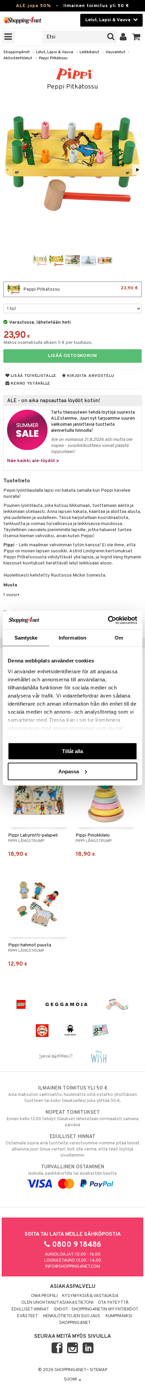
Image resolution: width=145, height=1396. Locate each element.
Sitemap (98, 1370)
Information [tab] (72, 638)
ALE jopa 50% (33, 6)
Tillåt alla (72, 751)
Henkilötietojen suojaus (71, 1316)
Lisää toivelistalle (33, 376)
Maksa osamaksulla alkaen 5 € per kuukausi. (48, 343)
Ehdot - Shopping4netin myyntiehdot (96, 1309)
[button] (136, 37)
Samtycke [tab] (26, 638)
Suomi (71, 1379)
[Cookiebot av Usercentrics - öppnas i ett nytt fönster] (107, 620)
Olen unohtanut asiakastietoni (57, 1302)
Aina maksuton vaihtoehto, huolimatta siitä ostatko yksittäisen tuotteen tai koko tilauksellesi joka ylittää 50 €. (72, 1094)
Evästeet (27, 1316)
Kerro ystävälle (30, 383)
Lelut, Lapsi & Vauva (54, 52)
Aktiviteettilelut (17, 58)
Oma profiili (44, 1296)
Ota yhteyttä (113, 1302)
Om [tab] (119, 638)
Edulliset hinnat (30, 1309)
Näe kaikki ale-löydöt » (33, 461)
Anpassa (68, 771)
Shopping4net (16, 52)
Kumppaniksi (119, 1316)
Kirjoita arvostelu (90, 376)
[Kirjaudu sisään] (123, 37)
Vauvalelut (115, 52)
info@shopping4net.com (72, 1266)
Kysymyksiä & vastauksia (90, 1296)
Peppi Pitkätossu (52, 58)
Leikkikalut (89, 52)
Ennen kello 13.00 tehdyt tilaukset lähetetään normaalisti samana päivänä (73, 1118)
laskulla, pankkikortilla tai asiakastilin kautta (72, 1170)
